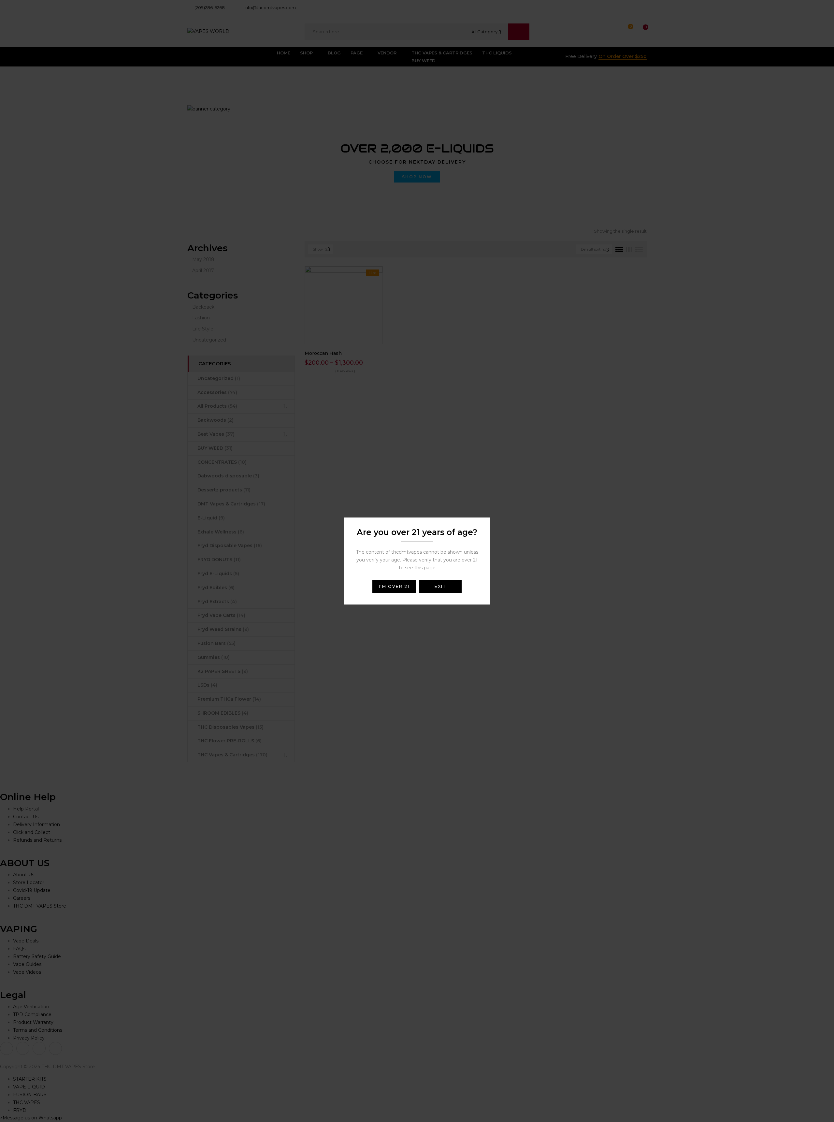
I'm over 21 (394, 586)
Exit (440, 586)
